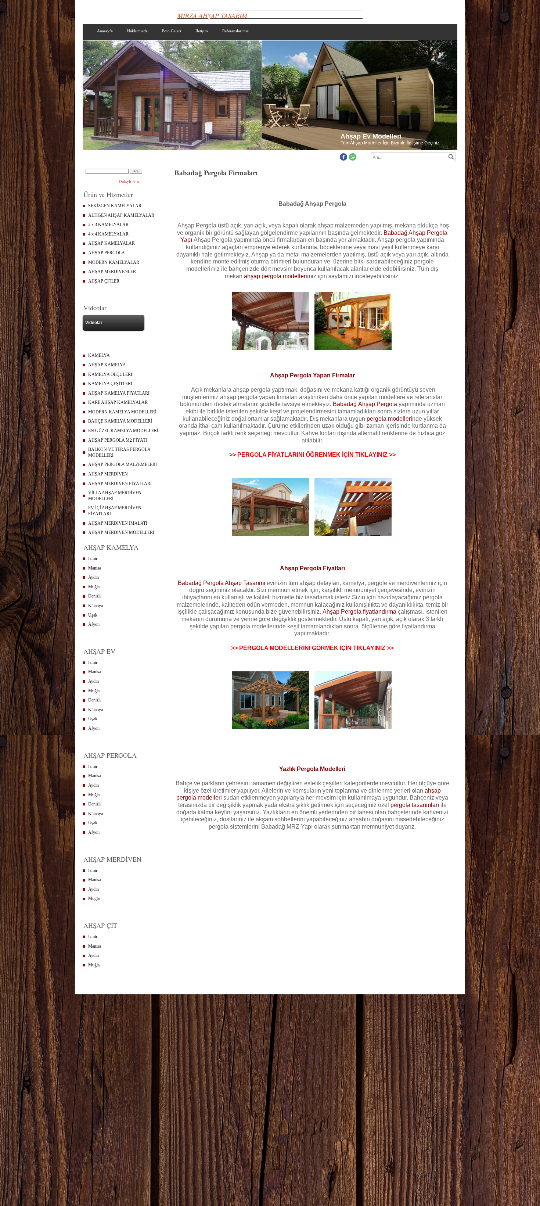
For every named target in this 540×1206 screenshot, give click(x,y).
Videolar (93, 322)
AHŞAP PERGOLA (106, 252)
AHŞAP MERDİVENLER (112, 271)
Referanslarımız (235, 31)
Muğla (94, 586)
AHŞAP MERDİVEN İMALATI (117, 523)
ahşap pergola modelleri (275, 276)
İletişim (201, 31)
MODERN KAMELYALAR (113, 262)
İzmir (92, 558)
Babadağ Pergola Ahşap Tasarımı (221, 583)
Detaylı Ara (129, 181)
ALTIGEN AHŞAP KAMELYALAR (121, 215)
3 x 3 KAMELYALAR (108, 224)
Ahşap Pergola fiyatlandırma (359, 612)
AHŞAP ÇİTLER (103, 281)
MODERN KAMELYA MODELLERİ (122, 411)
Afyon (94, 624)
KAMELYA (99, 355)
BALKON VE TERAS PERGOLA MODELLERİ (119, 452)
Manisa (94, 568)
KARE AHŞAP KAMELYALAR (118, 402)
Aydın (93, 577)
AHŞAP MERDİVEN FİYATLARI (120, 483)
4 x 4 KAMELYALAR (108, 234)
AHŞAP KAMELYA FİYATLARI (119, 393)
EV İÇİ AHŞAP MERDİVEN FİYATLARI (114, 510)
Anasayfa (105, 31)
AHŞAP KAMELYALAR (111, 243)
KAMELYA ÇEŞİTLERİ (110, 383)
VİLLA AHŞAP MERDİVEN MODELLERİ (114, 495)
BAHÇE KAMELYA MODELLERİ (120, 421)
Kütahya (95, 605)
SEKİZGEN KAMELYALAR (114, 205)
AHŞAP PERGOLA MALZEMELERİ (122, 464)
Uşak (92, 615)
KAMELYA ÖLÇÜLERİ (110, 374)
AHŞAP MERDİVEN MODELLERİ (121, 532)
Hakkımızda (137, 31)
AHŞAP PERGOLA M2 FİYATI (117, 440)
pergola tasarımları (414, 805)
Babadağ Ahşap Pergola (366, 404)
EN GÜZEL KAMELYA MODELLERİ (123, 430)
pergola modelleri (389, 419)
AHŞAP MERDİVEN (108, 474)
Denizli (94, 596)
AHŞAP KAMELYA (107, 364)
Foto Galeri (171, 31)
